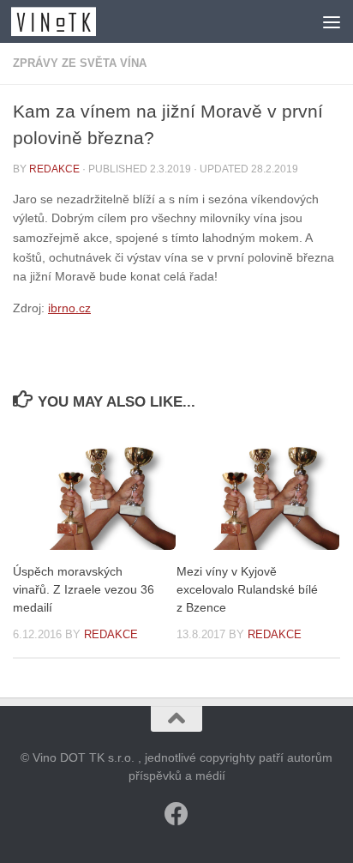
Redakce (54, 169)
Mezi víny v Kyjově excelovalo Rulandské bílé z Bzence (247, 589)
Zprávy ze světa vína (80, 63)
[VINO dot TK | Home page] (67, 21)
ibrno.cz (69, 308)
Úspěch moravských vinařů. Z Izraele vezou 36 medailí (83, 589)
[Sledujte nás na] (176, 814)
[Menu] (331, 21)
